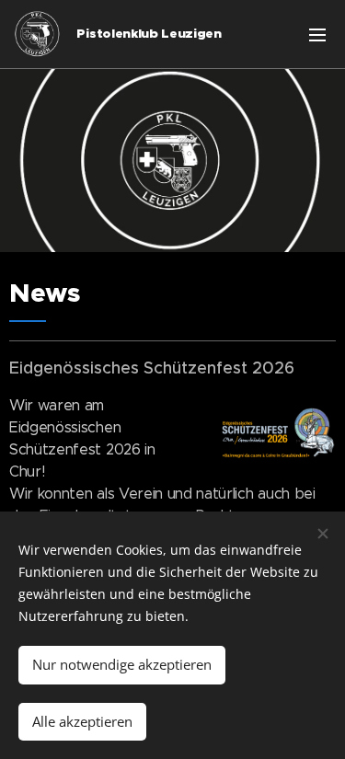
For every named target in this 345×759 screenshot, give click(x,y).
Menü (317, 34)
